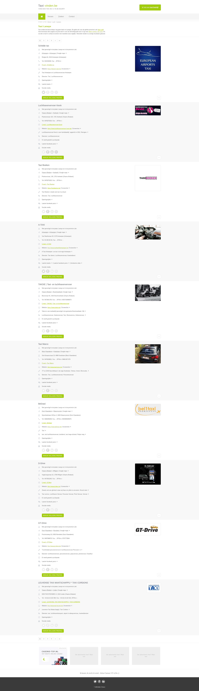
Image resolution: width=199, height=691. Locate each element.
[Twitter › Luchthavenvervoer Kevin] (43, 152)
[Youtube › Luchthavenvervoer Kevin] (56, 152)
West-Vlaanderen (47, 351)
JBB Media (97, 686)
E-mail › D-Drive (46, 482)
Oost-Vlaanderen (47, 411)
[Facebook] (99, 681)
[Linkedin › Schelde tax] (52, 92)
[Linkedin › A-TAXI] (52, 271)
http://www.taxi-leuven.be (55, 605)
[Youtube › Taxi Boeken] (56, 211)
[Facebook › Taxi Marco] (47, 390)
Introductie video (76, 263)
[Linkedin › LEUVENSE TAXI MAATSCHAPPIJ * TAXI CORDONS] (52, 625)
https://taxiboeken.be (54, 188)
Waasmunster (57, 411)
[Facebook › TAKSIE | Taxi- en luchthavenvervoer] (47, 331)
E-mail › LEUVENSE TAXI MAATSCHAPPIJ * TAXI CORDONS (61, 602)
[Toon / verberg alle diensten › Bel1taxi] (74, 434)
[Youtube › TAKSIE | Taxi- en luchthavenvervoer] (56, 331)
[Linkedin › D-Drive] (52, 510)
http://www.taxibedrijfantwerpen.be (58, 248)
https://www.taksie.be (54, 307)
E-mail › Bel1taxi (47, 423)
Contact (72, 16)
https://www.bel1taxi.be (54, 427)
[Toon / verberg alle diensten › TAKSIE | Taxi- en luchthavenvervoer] (74, 315)
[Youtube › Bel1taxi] (56, 450)
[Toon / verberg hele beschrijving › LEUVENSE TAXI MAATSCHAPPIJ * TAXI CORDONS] (74, 610)
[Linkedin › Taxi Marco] (52, 390)
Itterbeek (55, 113)
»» (59, 40)
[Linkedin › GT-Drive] (52, 569)
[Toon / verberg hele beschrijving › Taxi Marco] (74, 371)
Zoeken (61, 16)
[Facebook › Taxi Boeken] (47, 211)
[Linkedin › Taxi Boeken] (52, 211)
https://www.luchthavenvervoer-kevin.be (59, 128)
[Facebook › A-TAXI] (47, 271)
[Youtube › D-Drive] (56, 510)
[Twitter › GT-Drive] (43, 569)
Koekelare (57, 351)
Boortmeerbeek (57, 292)
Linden (55, 590)
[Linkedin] (103, 681)
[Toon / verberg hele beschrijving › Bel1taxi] (74, 431)
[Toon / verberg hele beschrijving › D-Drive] (74, 490)
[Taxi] (41, 16)
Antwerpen (45, 53)
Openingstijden (47, 80)
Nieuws (50, 16)
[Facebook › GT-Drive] (47, 569)
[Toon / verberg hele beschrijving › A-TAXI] (74, 252)
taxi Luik (100, 29)
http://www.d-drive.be (54, 486)
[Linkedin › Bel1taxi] (52, 450)
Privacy (103, 686)
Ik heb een (150, 7)
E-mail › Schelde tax (48, 65)
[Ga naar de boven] (159, 98)
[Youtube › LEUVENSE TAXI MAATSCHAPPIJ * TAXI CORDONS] (56, 625)
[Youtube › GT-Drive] (56, 569)
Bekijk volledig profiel (52, 98)
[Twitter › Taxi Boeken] (43, 211)
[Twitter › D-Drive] (43, 510)
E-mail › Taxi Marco (48, 363)
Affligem (55, 471)
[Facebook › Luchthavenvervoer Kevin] (47, 152)
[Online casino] (54, 656)
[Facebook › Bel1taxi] (47, 450)
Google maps (62, 53)
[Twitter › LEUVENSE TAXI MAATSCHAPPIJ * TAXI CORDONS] (43, 625)
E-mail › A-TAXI (46, 244)
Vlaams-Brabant (47, 113)
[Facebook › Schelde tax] (47, 92)
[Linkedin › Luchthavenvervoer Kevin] (52, 152)
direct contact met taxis (96, 31)
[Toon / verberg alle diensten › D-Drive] (74, 494)
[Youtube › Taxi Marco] (56, 390)
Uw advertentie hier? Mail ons (84, 655)
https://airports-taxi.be (54, 69)
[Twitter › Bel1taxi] (43, 450)
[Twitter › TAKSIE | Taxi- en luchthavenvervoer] (43, 331)
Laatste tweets (47, 84)
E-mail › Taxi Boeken (48, 184)
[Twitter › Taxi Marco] (43, 390)
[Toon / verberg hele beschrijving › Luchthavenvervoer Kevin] (74, 132)
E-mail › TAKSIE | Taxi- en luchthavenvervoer (55, 303)
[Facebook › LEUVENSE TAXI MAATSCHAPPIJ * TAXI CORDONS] (47, 625)
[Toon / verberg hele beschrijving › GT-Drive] (74, 550)
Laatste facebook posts (50, 144)
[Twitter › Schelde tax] (43, 92)
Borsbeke (56, 530)
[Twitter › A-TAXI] (43, 271)
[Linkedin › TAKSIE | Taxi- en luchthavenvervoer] (52, 331)
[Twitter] (95, 681)
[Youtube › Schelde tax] (56, 92)
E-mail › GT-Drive (47, 542)
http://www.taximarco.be (55, 367)
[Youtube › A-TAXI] (56, 271)
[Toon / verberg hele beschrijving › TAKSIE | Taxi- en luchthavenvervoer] (74, 311)
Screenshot (66, 69)
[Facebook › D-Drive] (47, 510)
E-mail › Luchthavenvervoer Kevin (52, 124)
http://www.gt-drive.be (54, 546)
